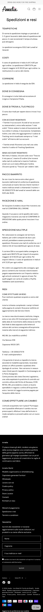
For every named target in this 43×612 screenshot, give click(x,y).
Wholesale (6, 479)
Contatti (5, 497)
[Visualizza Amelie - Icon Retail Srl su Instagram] (9, 582)
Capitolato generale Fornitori (13, 475)
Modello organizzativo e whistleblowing (18, 472)
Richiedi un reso (8, 501)
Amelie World (7, 468)
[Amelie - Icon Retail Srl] (10, 9)
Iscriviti (21, 568)
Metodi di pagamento (11, 508)
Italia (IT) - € (19, 578)
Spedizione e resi (9, 511)
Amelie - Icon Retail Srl (14, 588)
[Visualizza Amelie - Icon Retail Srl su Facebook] (4, 582)
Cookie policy (7, 486)
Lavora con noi (8, 483)
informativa (18, 562)
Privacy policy (8, 490)
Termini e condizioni (10, 515)
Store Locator (7, 493)
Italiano (4, 578)
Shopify (31, 588)
